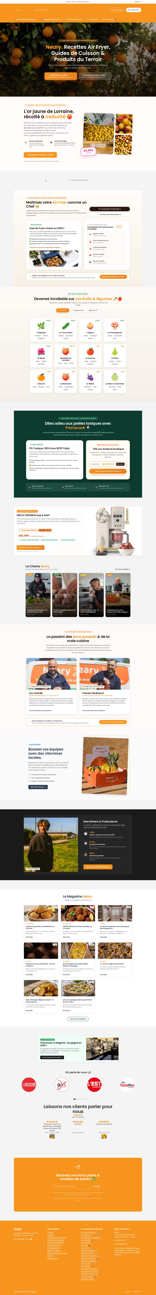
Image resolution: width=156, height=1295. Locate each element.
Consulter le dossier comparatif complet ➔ (45, 247)
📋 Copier (120, 464)
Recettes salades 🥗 (89, 1251)
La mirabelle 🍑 (87, 1266)
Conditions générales (55, 1240)
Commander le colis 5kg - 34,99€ (40, 155)
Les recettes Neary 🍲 (89, 1258)
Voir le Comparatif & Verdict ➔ (52, 1057)
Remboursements (54, 1245)
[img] (78, 1115)
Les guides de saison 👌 (90, 1271)
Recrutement (52, 1258)
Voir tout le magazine (78, 1019)
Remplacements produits (57, 1253)
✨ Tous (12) (62, 310)
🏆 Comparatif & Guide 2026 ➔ (110, 209)
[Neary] (18, 9)
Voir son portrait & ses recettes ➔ (40, 710)
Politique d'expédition (55, 1243)
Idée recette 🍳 (87, 1264)
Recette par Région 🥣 (89, 1232)
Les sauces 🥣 (86, 1248)
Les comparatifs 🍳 (88, 1277)
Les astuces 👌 (86, 1235)
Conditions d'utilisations (56, 1238)
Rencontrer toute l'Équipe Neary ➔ (113, 722)
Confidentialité (53, 1248)
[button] (74, 1099)
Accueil (50, 1232)
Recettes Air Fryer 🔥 (89, 1253)
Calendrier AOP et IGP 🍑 (90, 1274)
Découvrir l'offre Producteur (98, 867)
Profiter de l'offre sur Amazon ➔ (30, 548)
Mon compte (118, 10)
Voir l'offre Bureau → (38, 787)
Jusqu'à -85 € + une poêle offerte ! (78, 2)
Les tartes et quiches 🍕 (90, 1269)
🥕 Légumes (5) (78, 310)
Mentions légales (54, 1251)
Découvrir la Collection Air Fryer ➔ (113, 277)
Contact (50, 1256)
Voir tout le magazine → (122, 569)
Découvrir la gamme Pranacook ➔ (108, 471)
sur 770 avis (77, 1117)
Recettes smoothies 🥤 (90, 1256)
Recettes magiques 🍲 (90, 1261)
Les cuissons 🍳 (87, 1240)
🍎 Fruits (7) (93, 310)
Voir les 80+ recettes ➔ (119, 226)
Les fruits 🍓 (85, 1245)
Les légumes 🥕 (87, 1243)
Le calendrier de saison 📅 (91, 1238)
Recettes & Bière (87, 1279)
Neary (34, 1291)
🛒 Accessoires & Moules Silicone (109, 214)
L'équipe (50, 1235)
